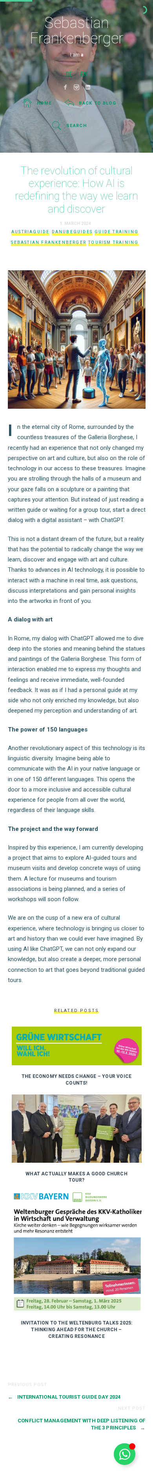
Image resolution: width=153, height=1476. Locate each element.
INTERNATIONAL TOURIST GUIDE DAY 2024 (64, 1397)
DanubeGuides (72, 232)
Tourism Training (113, 242)
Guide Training (116, 232)
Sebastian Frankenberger (48, 242)
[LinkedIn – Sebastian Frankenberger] (88, 87)
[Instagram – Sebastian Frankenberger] (77, 87)
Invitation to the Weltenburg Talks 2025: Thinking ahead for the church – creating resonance (77, 1329)
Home (44, 103)
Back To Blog (97, 103)
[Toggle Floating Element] (124, 1454)
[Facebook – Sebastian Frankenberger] (65, 87)
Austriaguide (30, 232)
